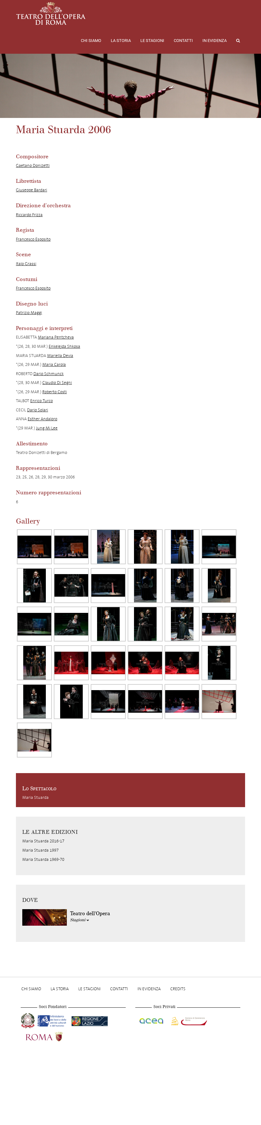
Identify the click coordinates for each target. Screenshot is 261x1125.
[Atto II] (34, 624)
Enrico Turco (41, 400)
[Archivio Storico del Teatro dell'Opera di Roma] (51, 13)
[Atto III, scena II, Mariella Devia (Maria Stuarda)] (219, 663)
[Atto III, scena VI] (108, 701)
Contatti (183, 40)
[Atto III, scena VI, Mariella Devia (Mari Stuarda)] (145, 701)
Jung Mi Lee (47, 428)
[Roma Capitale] (52, 1036)
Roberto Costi (54, 391)
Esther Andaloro (42, 419)
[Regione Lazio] (89, 1020)
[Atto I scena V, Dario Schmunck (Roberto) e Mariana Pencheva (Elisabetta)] (219, 585)
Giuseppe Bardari (31, 190)
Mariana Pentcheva (56, 337)
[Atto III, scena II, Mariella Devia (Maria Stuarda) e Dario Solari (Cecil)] (71, 701)
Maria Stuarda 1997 (40, 850)
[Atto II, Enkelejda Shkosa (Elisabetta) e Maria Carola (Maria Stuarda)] (219, 624)
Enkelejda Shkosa (64, 346)
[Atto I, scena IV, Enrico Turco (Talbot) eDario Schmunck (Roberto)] (71, 585)
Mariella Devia (60, 355)
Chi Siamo (91, 40)
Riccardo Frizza (29, 214)
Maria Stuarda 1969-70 (43, 859)
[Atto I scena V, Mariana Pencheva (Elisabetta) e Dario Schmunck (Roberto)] (182, 585)
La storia (121, 40)
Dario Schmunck (48, 373)
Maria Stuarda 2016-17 (43, 841)
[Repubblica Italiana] (28, 1020)
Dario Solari (37, 410)
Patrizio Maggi (29, 312)
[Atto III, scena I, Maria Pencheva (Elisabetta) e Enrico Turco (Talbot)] (108, 663)
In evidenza (214, 40)
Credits (178, 988)
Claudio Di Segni (57, 382)
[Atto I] (34, 547)
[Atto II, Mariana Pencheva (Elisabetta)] (182, 624)
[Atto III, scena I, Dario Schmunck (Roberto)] (182, 663)
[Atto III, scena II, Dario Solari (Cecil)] (34, 701)
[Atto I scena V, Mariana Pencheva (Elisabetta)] (145, 585)
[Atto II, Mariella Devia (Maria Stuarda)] (71, 624)
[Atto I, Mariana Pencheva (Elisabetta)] (108, 547)
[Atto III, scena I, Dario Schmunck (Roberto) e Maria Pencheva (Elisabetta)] (145, 663)
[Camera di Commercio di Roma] (188, 1020)
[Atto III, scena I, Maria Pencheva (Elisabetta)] (71, 663)
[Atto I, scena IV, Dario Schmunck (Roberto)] (34, 585)
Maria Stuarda (35, 797)
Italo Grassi (26, 263)
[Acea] (151, 1020)
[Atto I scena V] (108, 585)
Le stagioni (152, 40)
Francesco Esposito (33, 239)
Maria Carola (54, 364)
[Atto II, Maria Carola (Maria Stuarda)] (34, 663)
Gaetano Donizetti (33, 165)
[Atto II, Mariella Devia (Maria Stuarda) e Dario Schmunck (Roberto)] (145, 624)
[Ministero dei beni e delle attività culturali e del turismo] (53, 1020)
